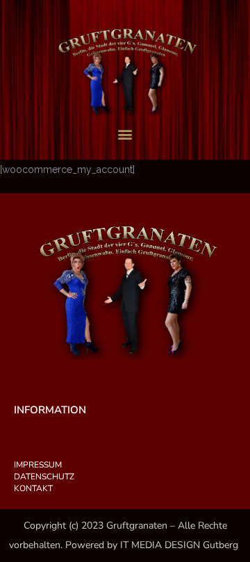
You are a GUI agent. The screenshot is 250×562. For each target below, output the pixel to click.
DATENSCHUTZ (44, 476)
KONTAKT (33, 488)
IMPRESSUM (38, 464)
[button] (125, 134)
